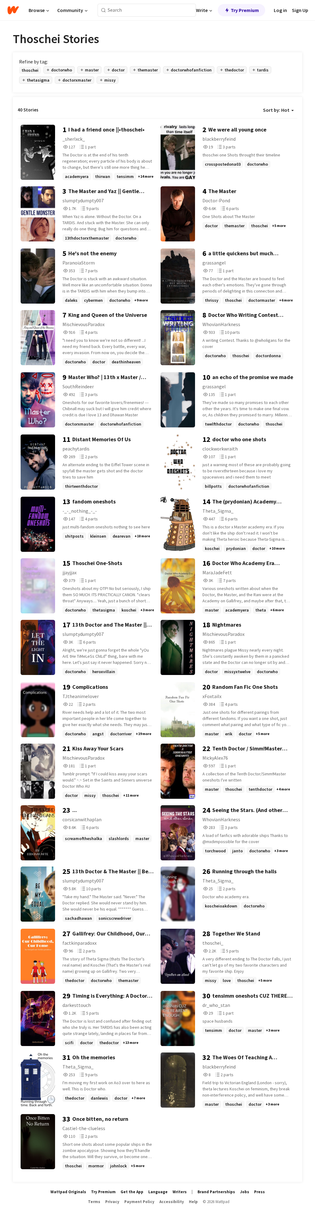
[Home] (13, 10)
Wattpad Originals (68, 1191)
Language (158, 1191)
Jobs (244, 1191)
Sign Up (300, 10)
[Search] (104, 10)
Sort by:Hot (276, 110)
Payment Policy (139, 1201)
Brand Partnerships (216, 1191)
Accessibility (171, 1201)
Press (259, 1191)
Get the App (132, 1191)
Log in (280, 10)
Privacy (112, 1201)
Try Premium (245, 10)
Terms (94, 1201)
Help (193, 1201)
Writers (180, 1191)
